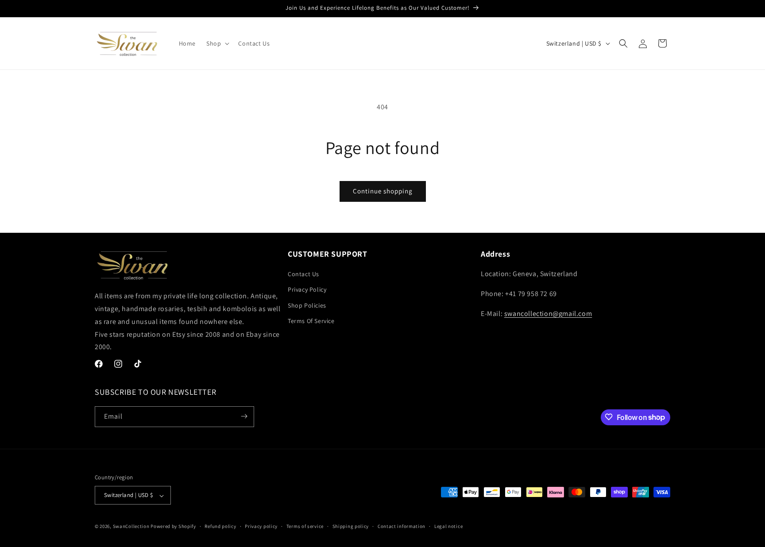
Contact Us (303, 274)
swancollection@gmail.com (548, 313)
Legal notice (448, 526)
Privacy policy (261, 526)
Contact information (401, 526)
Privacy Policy (307, 290)
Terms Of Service (311, 321)
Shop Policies (307, 305)
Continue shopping (383, 191)
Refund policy (220, 526)
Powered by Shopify (173, 527)
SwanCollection (131, 527)
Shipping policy (350, 526)
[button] (217, 43)
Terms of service (305, 526)
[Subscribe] (244, 416)
